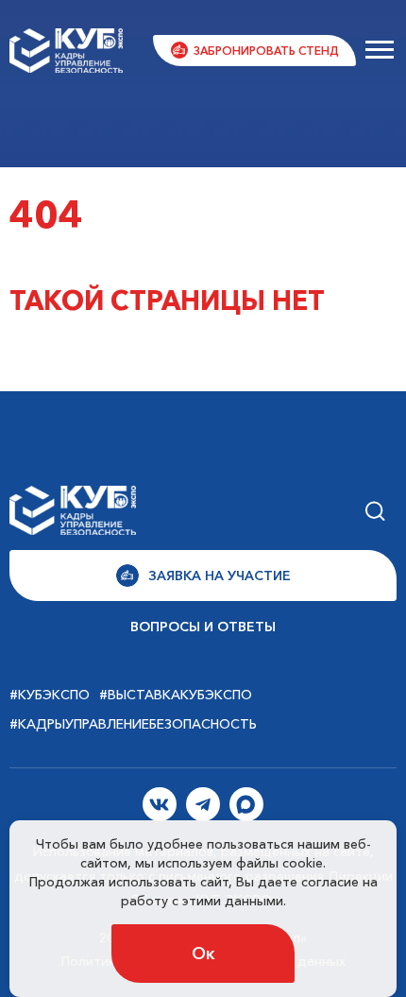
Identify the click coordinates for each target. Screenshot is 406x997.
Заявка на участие (219, 575)
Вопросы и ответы (203, 626)
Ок (203, 953)
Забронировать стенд (266, 50)
